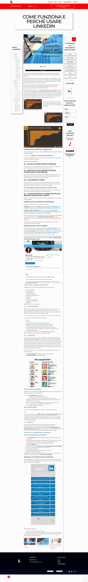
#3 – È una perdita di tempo (17, 70)
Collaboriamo (67, 2)
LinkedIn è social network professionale (16, 81)
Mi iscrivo (70, 124)
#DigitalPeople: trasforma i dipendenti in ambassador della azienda (18, 109)
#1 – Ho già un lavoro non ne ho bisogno (18, 60)
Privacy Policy (50, 571)
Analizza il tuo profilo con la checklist (17, 99)
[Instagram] (33, 6)
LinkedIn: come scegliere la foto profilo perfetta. (39, 333)
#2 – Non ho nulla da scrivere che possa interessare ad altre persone (18, 65)
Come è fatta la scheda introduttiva (17, 87)
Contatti (75, 2)
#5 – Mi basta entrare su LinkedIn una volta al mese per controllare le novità (18, 76)
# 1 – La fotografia (17, 90)
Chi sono (50, 2)
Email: (66, 116)
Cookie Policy (60, 571)
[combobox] (68, 39)
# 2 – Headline (18, 92)
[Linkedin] (31, 6)
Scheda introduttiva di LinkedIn (17, 84)
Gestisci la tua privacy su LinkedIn (17, 102)
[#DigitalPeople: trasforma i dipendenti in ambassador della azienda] (56, 541)
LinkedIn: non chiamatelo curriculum (15, 54)
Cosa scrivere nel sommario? (18, 96)
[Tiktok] (35, 6)
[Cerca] (74, 39)
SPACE (59, 562)
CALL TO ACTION (37, 451)
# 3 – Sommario (17, 93)
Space (55, 2)
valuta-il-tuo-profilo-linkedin (17, 105)
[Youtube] (29, 6)
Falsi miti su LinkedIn (16, 57)
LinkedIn (43, 70)
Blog (59, 2)
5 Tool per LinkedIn (36, 535)
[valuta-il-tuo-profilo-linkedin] (43, 541)
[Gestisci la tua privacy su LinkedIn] (30, 541)
